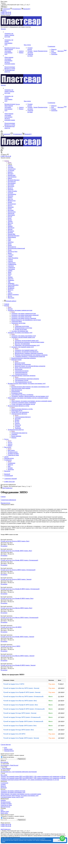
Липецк (10, 221)
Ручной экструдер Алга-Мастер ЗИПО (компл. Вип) (20, 700)
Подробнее (4, 546)
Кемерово (11, 207)
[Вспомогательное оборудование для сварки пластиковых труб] (10, 46)
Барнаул (10, 172)
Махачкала (11, 227)
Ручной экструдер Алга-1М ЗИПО (14, 734)
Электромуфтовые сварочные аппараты (27, 378)
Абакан (10, 165)
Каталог (10, 308)
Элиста (10, 293)
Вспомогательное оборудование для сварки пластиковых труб (30, 386)
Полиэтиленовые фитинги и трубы (22, 409)
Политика (4, 787)
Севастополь (11, 262)
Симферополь (12, 264)
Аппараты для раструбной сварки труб (26, 340)
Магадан (10, 223)
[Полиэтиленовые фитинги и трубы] (10, 65)
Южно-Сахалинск (13, 294)
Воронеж (10, 189)
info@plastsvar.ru (7, 488)
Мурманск (11, 231)
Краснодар (11, 213)
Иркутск (10, 199)
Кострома (11, 210)
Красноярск (11, 215)
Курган (10, 216)
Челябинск (11, 288)
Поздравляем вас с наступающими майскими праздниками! (19, 771)
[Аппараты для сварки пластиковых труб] (10, 38)
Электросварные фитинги (23, 417)
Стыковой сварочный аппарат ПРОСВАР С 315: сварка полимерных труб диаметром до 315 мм (30, 779)
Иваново (10, 196)
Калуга (10, 205)
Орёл (9, 240)
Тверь (9, 272)
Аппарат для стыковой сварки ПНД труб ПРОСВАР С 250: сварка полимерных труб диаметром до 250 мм (33, 776)
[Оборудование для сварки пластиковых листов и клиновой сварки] (10, 56)
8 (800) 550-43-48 (6, 12)
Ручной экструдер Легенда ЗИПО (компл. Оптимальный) (21, 717)
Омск (9, 239)
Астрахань (11, 170)
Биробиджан (11, 175)
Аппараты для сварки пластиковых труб (23, 335)
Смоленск (11, 266)
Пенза (9, 243)
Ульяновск (11, 280)
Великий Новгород (13, 180)
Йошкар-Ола (11, 200)
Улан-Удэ (10, 278)
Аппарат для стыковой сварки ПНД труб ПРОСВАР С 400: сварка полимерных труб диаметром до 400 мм (33, 778)
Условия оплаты (5, 802)
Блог (2, 810)
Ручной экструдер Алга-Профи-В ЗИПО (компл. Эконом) (21, 692)
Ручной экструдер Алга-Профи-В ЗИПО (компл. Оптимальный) (24, 709)
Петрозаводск (12, 246)
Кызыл (10, 219)
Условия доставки (6, 803)
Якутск (10, 296)
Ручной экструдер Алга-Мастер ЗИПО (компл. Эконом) (21, 688)
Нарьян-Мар (11, 234)
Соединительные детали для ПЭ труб (12, 797)
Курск (9, 218)
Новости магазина (8, 757)
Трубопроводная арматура (19, 433)
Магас (10, 224)
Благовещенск (12, 176)
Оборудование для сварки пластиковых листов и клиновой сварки (31, 401)
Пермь (10, 245)
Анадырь (10, 167)
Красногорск (12, 211)
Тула (9, 275)
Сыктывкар (11, 269)
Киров (10, 208)
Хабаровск (11, 283)
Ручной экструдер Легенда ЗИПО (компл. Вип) (18, 730)
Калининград (12, 204)
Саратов (10, 261)
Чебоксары (11, 286)
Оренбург (11, 242)
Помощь (3, 800)
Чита (9, 291)
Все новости (4, 762)
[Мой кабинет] (2, 132)
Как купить (11, 450)
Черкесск (10, 289)
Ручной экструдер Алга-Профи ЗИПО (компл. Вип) (19, 725)
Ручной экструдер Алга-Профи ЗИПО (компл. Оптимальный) (23, 721)
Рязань (10, 253)
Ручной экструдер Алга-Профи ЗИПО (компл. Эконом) (21, 738)
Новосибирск (12, 237)
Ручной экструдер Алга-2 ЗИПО (13, 684)
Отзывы (3, 784)
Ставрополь (11, 267)
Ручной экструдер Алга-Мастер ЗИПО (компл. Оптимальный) (23, 696)
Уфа (9, 281)
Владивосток (12, 181)
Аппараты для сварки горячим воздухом (23, 313)
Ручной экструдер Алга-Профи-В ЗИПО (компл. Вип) (20, 705)
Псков (10, 250)
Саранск (10, 259)
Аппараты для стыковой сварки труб (26, 350)
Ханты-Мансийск (13, 285)
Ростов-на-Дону (12, 251)
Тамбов (10, 270)
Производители (5, 806)
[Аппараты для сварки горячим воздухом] (10, 32)
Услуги (10, 442)
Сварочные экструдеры (22, 326)
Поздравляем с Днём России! (9, 765)
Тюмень (10, 277)
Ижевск (10, 197)
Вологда (10, 188)
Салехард (10, 254)
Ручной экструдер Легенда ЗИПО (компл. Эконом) (19, 713)
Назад (9, 162)
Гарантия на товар (6, 805)
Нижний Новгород (13, 235)
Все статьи (4, 775)
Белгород (10, 173)
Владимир (11, 184)
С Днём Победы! (6, 768)
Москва (10, 229)
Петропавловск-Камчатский (16, 248)
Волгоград (11, 186)
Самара (10, 256)
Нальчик (10, 232)
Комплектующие (20, 363)
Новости (3, 786)
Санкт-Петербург (13, 258)
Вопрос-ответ (5, 811)
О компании (11, 463)
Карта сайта (4, 813)
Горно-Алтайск (12, 191)
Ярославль (11, 297)
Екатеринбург (12, 194)
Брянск (10, 178)
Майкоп (10, 226)
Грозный (10, 192)
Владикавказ (11, 183)
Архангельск (12, 169)
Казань (10, 202)
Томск (10, 274)
